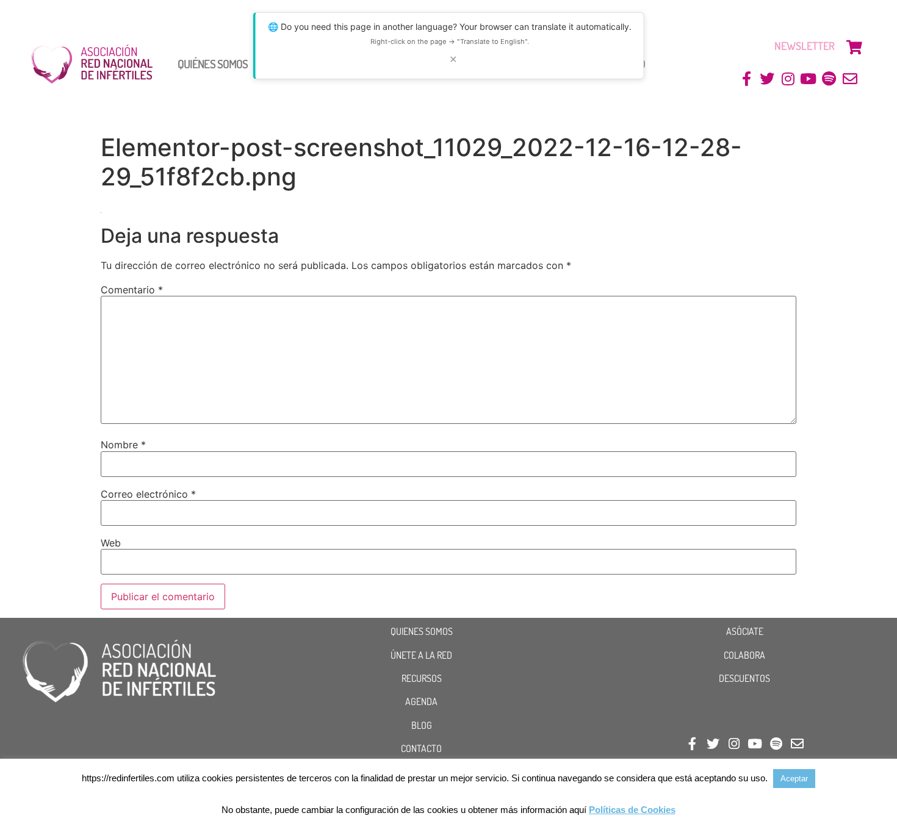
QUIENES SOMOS (422, 631)
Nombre (123, 445)
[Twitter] (767, 79)
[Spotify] (829, 79)
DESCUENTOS (744, 678)
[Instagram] (788, 79)
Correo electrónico (148, 494)
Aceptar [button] (794, 778)
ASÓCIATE (744, 631)
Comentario (132, 290)
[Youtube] (809, 79)
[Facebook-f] (746, 79)
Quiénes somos (213, 63)
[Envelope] (850, 79)
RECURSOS (422, 678)
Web (111, 543)
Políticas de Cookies (632, 809)
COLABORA (744, 655)
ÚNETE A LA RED (421, 655)
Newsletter (804, 45)
